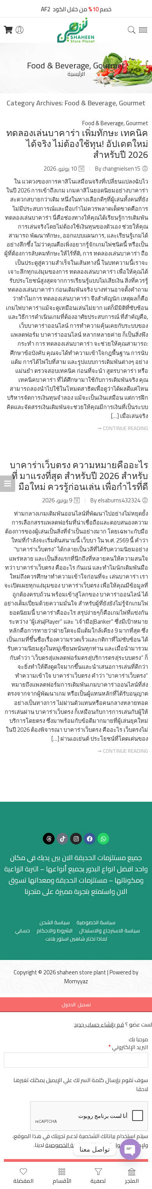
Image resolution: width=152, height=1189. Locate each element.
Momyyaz (76, 981)
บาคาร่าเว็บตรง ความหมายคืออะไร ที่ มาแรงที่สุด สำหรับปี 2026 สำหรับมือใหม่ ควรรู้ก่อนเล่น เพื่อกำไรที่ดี (79, 475)
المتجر (132, 1180)
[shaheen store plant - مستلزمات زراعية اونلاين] (76, 30)
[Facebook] (89, 839)
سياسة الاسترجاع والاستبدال (109, 931)
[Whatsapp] (103, 839)
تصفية (98, 1180)
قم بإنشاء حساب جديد (99, 1024)
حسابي (22, 931)
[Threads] (49, 839)
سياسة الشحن (54, 922)
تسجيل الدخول (76, 1004)
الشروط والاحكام (54, 931)
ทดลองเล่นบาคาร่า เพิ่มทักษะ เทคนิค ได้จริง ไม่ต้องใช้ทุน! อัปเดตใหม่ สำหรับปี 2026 (77, 143)
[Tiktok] (62, 839)
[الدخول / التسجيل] (20, 30)
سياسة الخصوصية (95, 922)
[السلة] (8, 30)
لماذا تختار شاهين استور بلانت (76, 939)
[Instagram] (76, 839)
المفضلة (23, 1180)
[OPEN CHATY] (130, 1149)
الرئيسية (76, 74)
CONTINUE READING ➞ (122, 428)
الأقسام (62, 1180)
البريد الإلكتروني (128, 1046)
